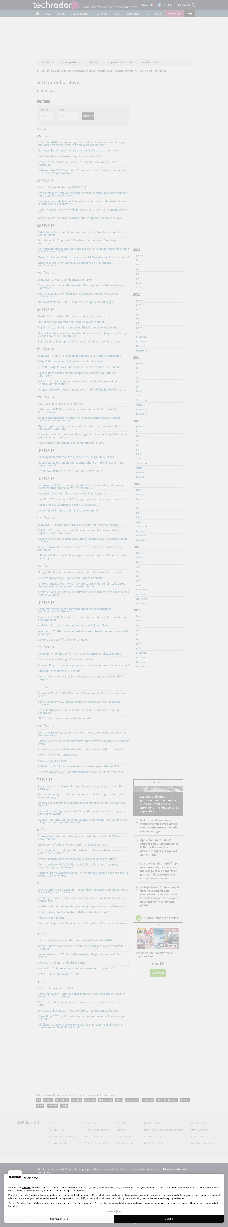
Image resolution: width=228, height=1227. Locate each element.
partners (26, 1187)
